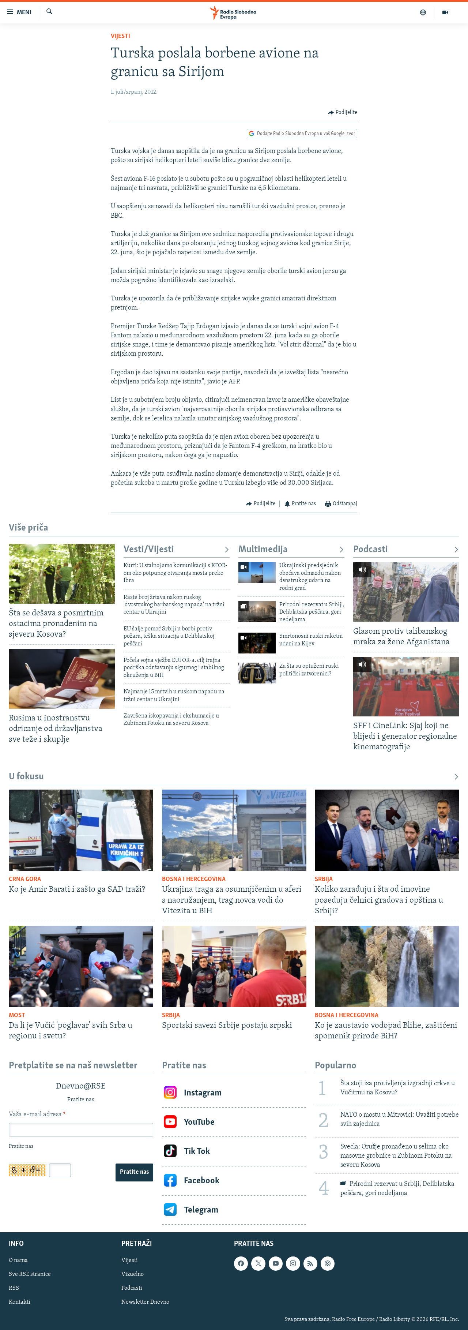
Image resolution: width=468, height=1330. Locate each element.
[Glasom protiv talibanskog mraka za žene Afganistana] (406, 592)
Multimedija (263, 550)
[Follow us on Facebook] (241, 1263)
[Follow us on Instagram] (293, 1263)
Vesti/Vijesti (149, 550)
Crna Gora (25, 879)
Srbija (324, 879)
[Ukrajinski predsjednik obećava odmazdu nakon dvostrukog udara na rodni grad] (257, 572)
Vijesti (120, 36)
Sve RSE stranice (30, 1274)
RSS (14, 1289)
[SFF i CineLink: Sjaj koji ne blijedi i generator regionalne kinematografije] (406, 686)
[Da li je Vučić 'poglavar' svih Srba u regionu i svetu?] (81, 966)
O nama (18, 1260)
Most (17, 1015)
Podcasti (370, 550)
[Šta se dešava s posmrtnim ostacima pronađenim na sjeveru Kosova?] (62, 574)
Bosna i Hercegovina (194, 879)
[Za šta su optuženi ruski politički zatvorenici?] (257, 673)
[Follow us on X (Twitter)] (258, 1263)
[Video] (445, 12)
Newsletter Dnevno (145, 1302)
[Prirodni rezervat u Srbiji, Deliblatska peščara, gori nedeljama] (257, 611)
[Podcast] (423, 12)
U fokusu (26, 777)
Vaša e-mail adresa (37, 1115)
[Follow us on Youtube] (276, 1263)
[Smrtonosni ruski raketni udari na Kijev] (257, 643)
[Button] (342, 112)
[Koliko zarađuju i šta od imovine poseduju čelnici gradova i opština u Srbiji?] (387, 830)
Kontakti (19, 1302)
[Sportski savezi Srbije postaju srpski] (234, 966)
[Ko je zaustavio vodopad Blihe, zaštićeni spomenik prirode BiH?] (387, 966)
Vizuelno (132, 1274)
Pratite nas (134, 1172)
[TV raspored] (328, 1263)
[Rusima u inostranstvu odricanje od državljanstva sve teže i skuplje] (62, 679)
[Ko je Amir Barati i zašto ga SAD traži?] (81, 830)
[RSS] (310, 1263)
